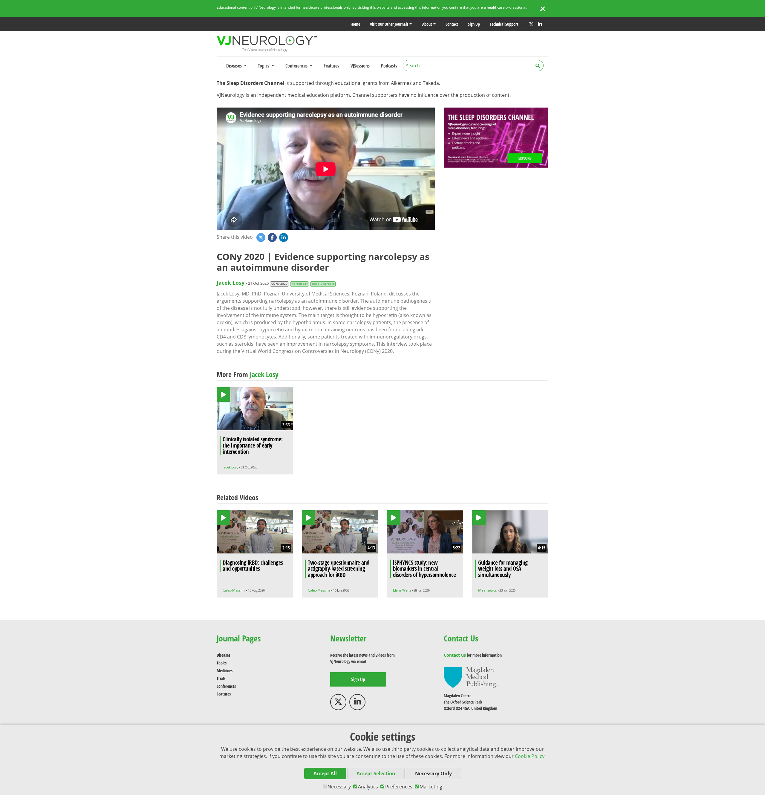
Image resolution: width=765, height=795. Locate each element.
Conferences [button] (297, 65)
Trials (221, 678)
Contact (452, 24)
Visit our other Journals (389, 24)
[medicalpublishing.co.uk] (471, 677)
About (427, 24)
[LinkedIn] (540, 24)
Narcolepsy (299, 284)
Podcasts (389, 65)
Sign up (474, 24)
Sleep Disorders (323, 284)
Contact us (455, 655)
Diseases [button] (234, 65)
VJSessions (360, 65)
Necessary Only (433, 773)
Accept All (325, 773)
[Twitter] (531, 24)
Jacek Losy (230, 282)
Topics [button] (264, 65)
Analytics (368, 786)
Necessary (339, 786)
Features (331, 65)
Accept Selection (376, 773)
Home (355, 24)
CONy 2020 (279, 284)
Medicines (224, 670)
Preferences (398, 786)
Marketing (431, 786)
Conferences (226, 686)
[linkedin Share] (284, 237)
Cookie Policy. (530, 756)
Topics (222, 663)
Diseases (223, 655)
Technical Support (504, 24)
